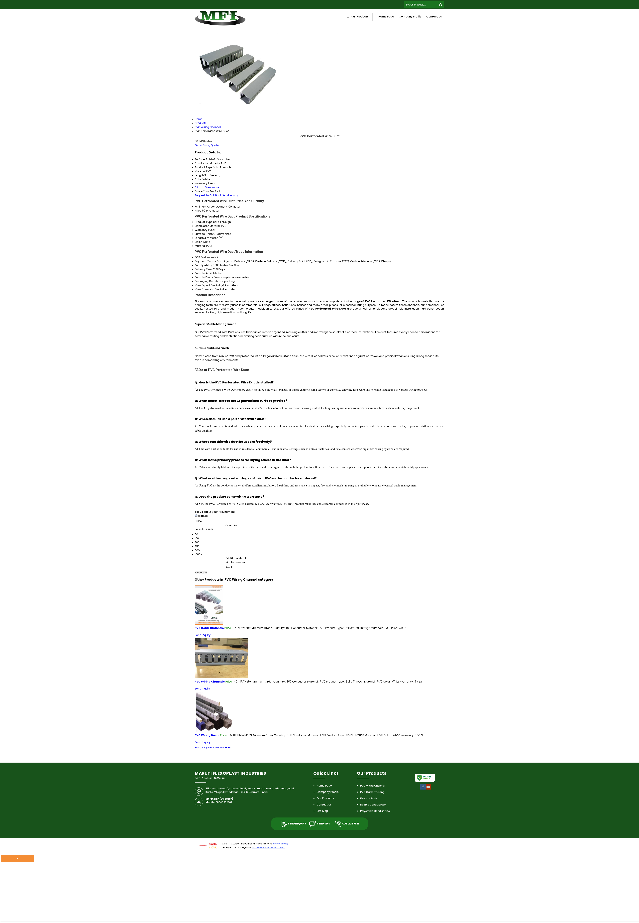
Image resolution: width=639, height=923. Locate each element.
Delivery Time (204, 269)
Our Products (360, 16)
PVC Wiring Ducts (207, 735)
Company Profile (410, 16)
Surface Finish (204, 234)
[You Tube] (428, 789)
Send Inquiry (230, 195)
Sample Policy (204, 277)
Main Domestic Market (209, 289)
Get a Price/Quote (207, 145)
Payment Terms (205, 261)
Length (199, 238)
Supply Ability (203, 265)
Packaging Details (206, 281)
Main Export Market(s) (209, 285)
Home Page (386, 16)
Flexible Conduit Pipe (373, 804)
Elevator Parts (368, 798)
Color (198, 242)
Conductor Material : (307, 628)
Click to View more (207, 187)
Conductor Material (207, 226)
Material (200, 246)
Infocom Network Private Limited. (268, 847)
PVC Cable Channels (209, 628)
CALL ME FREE (222, 747)
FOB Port (200, 257)
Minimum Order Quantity (211, 207)
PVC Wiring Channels (210, 682)
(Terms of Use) (280, 843)
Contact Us (434, 16)
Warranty (201, 230)
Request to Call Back (208, 195)
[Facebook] (423, 789)
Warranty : (411, 682)
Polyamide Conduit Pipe (375, 811)
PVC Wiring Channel (372, 785)
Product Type (204, 222)
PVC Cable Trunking (372, 792)
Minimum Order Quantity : (271, 628)
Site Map (322, 811)
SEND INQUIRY (204, 747)
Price (198, 211)
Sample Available (206, 273)
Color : (398, 628)
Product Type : (347, 628)
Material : (380, 628)
